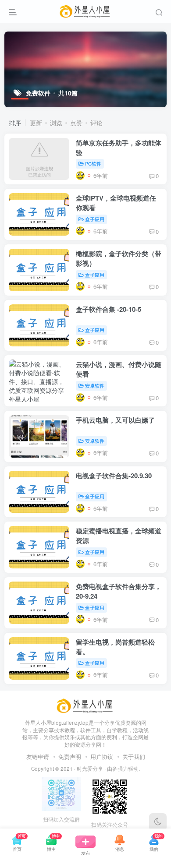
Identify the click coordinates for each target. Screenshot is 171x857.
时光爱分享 (90, 768)
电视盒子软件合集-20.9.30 (114, 475)
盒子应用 (94, 218)
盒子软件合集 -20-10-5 (108, 309)
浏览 (56, 122)
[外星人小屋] (85, 705)
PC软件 (93, 163)
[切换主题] (158, 822)
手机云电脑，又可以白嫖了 (115, 420)
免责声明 (69, 756)
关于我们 (133, 756)
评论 (96, 122)
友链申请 (37, 756)
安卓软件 (94, 385)
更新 (36, 122)
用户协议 (101, 756)
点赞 (76, 122)
